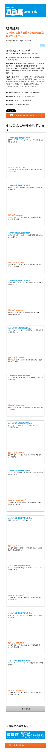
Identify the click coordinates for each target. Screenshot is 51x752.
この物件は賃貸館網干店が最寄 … (20, 185)
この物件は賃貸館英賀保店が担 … (20, 138)
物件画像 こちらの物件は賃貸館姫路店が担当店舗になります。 (25, 344)
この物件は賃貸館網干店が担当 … (20, 470)
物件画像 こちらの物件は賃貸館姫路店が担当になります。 (25, 582)
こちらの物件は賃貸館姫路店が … (20, 328)
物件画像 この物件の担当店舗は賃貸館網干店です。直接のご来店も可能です (25, 249)
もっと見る (26, 708)
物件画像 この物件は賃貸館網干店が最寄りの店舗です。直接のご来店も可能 (25, 202)
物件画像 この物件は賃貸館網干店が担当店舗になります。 (25, 487)
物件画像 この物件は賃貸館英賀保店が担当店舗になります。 (25, 154)
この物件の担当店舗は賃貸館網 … (20, 233)
